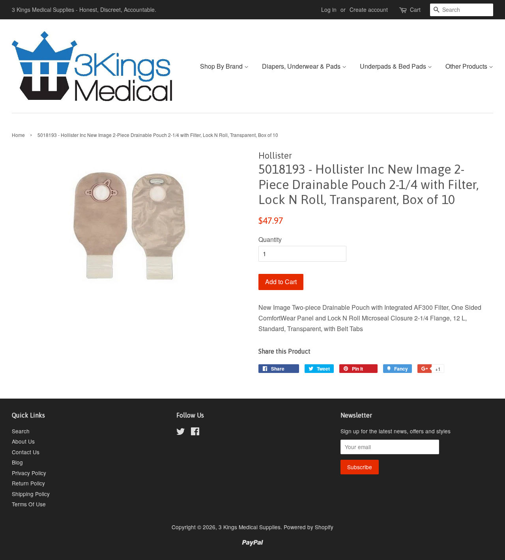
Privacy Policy (29, 473)
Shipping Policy (31, 494)
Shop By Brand (222, 66)
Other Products (467, 66)
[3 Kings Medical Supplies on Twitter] (180, 432)
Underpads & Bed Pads (394, 66)
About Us (23, 441)
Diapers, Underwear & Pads (302, 66)
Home (18, 134)
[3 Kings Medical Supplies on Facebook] (195, 432)
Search (21, 431)
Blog (17, 462)
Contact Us (25, 452)
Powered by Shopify (308, 527)
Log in (329, 9)
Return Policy (28, 483)
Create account (369, 9)
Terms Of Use (29, 504)
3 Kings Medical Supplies (250, 527)
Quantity (270, 239)
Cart (415, 9)
